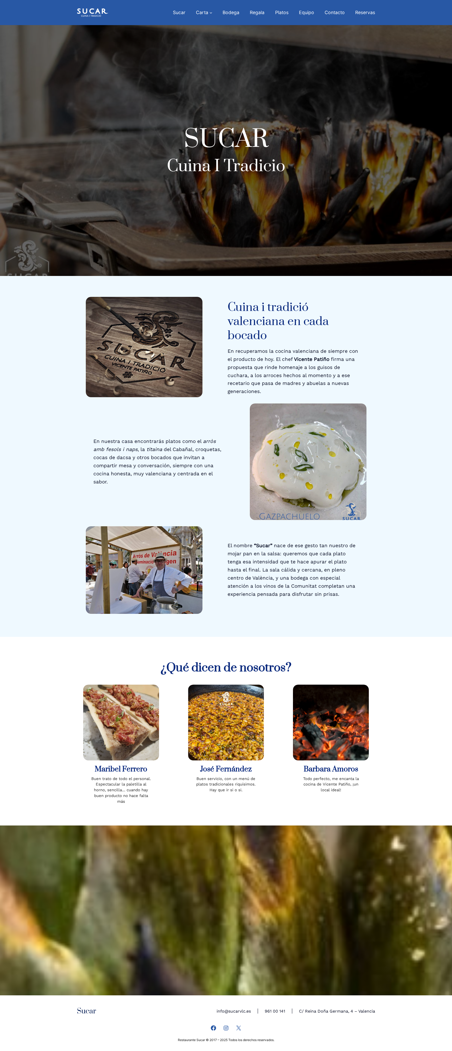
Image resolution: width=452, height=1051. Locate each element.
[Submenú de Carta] (211, 12)
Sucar (86, 1011)
